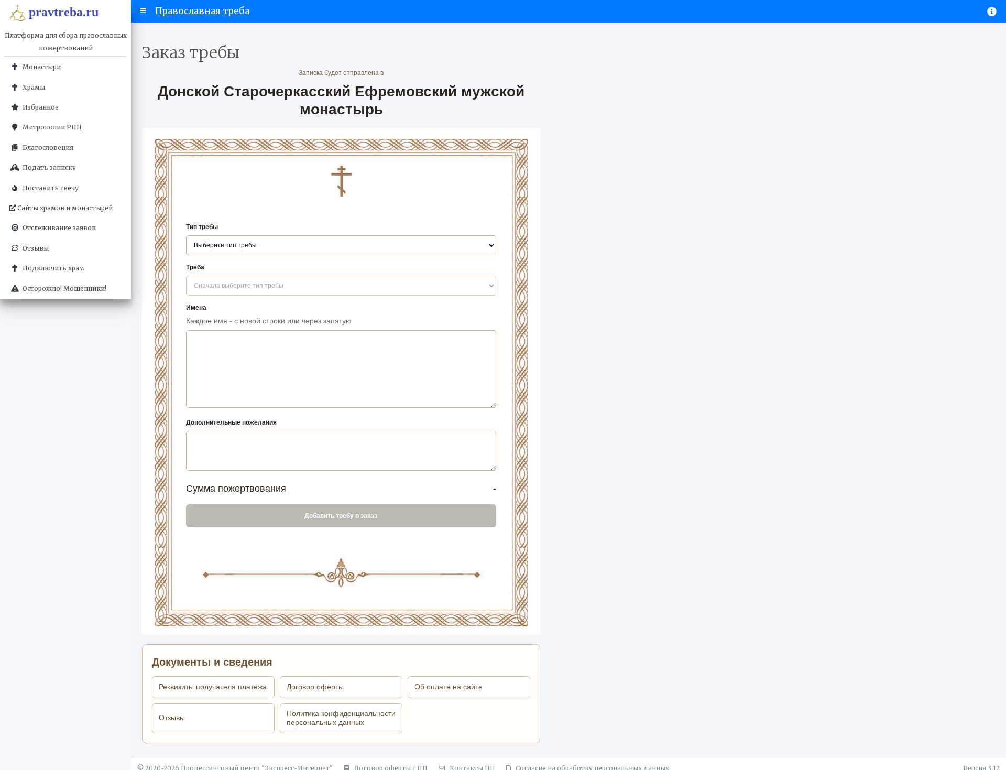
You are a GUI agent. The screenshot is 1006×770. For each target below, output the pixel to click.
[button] (143, 11)
